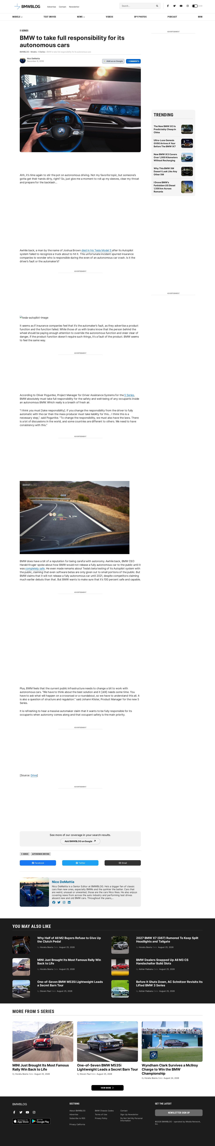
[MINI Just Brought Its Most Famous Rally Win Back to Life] (21, 959)
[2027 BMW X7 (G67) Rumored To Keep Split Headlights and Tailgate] (120, 937)
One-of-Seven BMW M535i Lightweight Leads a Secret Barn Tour (107, 1067)
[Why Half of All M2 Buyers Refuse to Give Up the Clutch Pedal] (21, 937)
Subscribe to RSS (77, 1118)
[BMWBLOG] (36, 1104)
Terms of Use (101, 1114)
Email (124, 863)
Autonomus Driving (40, 854)
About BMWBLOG (77, 1110)
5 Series (24, 30)
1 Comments (133, 61)
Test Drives (50, 16)
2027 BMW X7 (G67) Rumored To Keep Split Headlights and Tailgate (167, 939)
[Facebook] (167, 5)
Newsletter (74, 7)
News (80, 16)
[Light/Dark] (195, 6)
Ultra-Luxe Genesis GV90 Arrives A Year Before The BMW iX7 (165, 143)
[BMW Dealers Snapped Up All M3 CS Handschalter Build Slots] (120, 959)
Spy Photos (140, 16)
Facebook (39, 863)
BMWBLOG (24, 52)
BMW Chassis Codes (104, 1110)
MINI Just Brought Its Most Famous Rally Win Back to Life (40, 1067)
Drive (34, 775)
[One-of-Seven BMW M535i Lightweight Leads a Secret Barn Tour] (21, 981)
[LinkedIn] (69, 902)
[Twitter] (174, 5)
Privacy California (77, 1124)
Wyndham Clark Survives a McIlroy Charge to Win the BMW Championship (170, 1069)
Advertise (51, 7)
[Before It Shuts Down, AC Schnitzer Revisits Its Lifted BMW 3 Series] (120, 981)
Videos (109, 16)
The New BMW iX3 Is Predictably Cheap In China (165, 129)
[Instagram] (187, 5)
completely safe (35, 568)
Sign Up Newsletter (129, 1114)
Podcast (172, 16)
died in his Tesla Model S (96, 250)
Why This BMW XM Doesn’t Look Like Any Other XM (165, 171)
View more (106, 1088)
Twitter (81, 863)
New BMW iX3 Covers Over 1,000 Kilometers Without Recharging (166, 157)
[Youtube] (181, 5)
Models (16, 16)
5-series (24, 854)
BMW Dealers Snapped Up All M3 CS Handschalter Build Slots (162, 961)
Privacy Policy (101, 1118)
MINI (200, 16)
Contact (62, 7)
